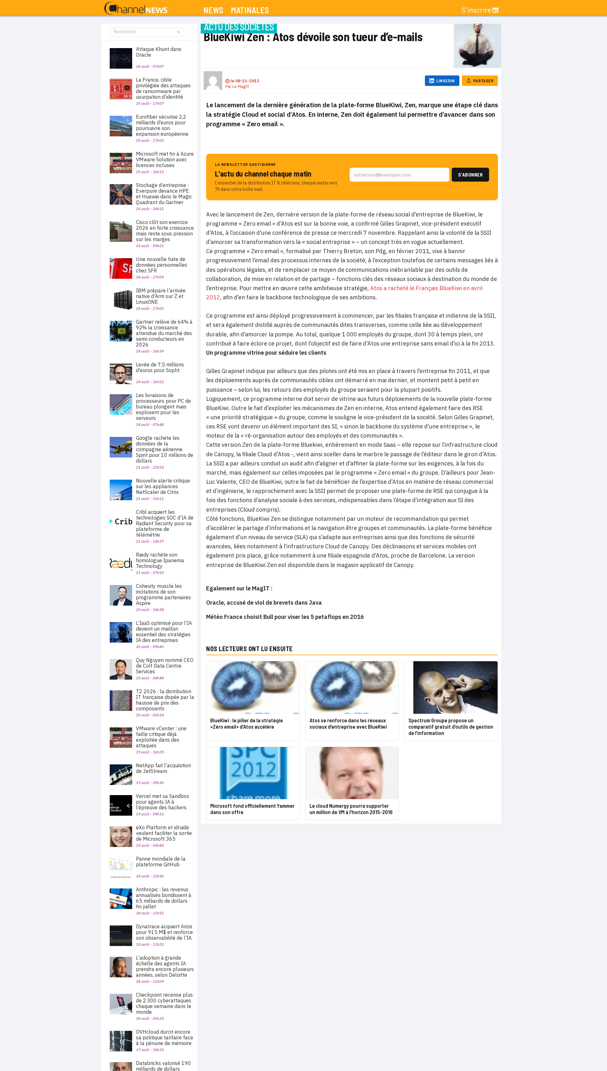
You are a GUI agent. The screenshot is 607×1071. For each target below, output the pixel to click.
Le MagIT (240, 86)
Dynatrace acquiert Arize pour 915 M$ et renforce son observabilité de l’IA (164, 932)
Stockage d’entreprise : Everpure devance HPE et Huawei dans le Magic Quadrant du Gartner (164, 193)
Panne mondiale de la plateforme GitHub (161, 862)
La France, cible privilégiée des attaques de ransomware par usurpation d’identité (163, 88)
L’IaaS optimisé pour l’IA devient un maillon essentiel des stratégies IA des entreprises (164, 631)
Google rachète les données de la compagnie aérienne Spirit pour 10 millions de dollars (164, 449)
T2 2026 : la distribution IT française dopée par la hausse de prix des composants (165, 700)
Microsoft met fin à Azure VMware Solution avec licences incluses (165, 159)
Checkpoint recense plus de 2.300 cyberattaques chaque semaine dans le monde (164, 1003)
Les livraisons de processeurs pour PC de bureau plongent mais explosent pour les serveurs (163, 406)
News (213, 10)
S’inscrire (476, 10)
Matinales (250, 10)
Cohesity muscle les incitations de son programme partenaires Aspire (163, 594)
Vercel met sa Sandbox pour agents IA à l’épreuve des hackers (162, 802)
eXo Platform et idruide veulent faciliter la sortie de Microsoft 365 (164, 833)
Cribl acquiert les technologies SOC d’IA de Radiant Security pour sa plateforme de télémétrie (164, 523)
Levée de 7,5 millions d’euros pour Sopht (160, 367)
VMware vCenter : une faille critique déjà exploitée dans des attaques (161, 737)
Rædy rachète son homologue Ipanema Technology (160, 560)
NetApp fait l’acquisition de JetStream (163, 768)
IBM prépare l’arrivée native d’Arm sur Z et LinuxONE (161, 296)
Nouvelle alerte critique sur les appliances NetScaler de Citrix (163, 486)
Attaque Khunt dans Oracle (158, 52)
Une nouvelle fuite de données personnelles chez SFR (161, 265)
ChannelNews (135, 8)
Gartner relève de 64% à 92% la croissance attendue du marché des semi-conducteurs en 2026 (164, 333)
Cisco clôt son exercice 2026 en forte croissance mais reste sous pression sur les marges (165, 230)
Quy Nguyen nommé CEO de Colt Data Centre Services (164, 666)
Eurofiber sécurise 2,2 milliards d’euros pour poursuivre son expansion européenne (162, 125)
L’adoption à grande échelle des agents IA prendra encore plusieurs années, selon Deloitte (165, 966)
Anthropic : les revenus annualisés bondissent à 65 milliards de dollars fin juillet (163, 898)
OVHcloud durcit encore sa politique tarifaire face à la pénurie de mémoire (164, 1037)
